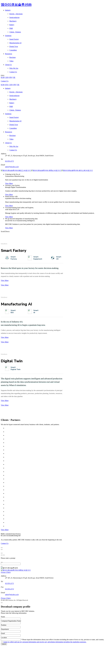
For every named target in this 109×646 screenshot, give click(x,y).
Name (3, 617)
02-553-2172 (9, 589)
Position (3, 625)
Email (3, 633)
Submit (4, 644)
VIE (13, 77)
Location (4, 637)
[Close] (2, 547)
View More (9, 183)
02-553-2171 (9, 161)
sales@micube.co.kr (12, 167)
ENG (7, 85)
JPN (10, 77)
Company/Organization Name (11, 621)
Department (5, 629)
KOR (3, 77)
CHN (7, 77)
